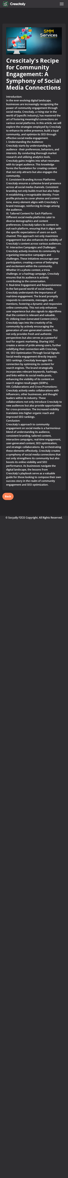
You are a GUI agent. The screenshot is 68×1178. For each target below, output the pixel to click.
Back (8, 496)
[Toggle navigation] (61, 4)
